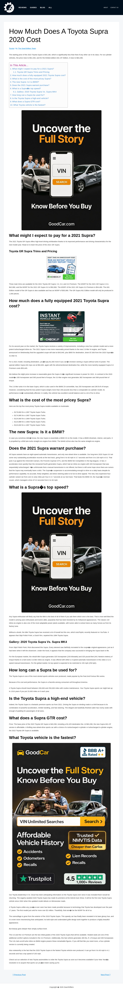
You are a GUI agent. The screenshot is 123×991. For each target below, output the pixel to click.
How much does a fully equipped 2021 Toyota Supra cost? (39, 75)
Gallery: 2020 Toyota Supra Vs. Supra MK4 (37, 92)
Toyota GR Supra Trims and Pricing (33, 72)
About (106, 7)
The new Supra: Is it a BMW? (25, 82)
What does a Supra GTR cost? (26, 101)
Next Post (105, 975)
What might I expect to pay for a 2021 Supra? (33, 69)
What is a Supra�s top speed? (26, 88)
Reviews (23, 7)
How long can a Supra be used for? (28, 95)
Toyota (11, 48)
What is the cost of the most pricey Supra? (31, 79)
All (50, 7)
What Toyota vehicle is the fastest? (29, 105)
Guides (33, 7)
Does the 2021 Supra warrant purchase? (30, 85)
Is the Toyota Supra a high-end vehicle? (30, 98)
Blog (42, 7)
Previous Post (19, 975)
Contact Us (114, 7)
